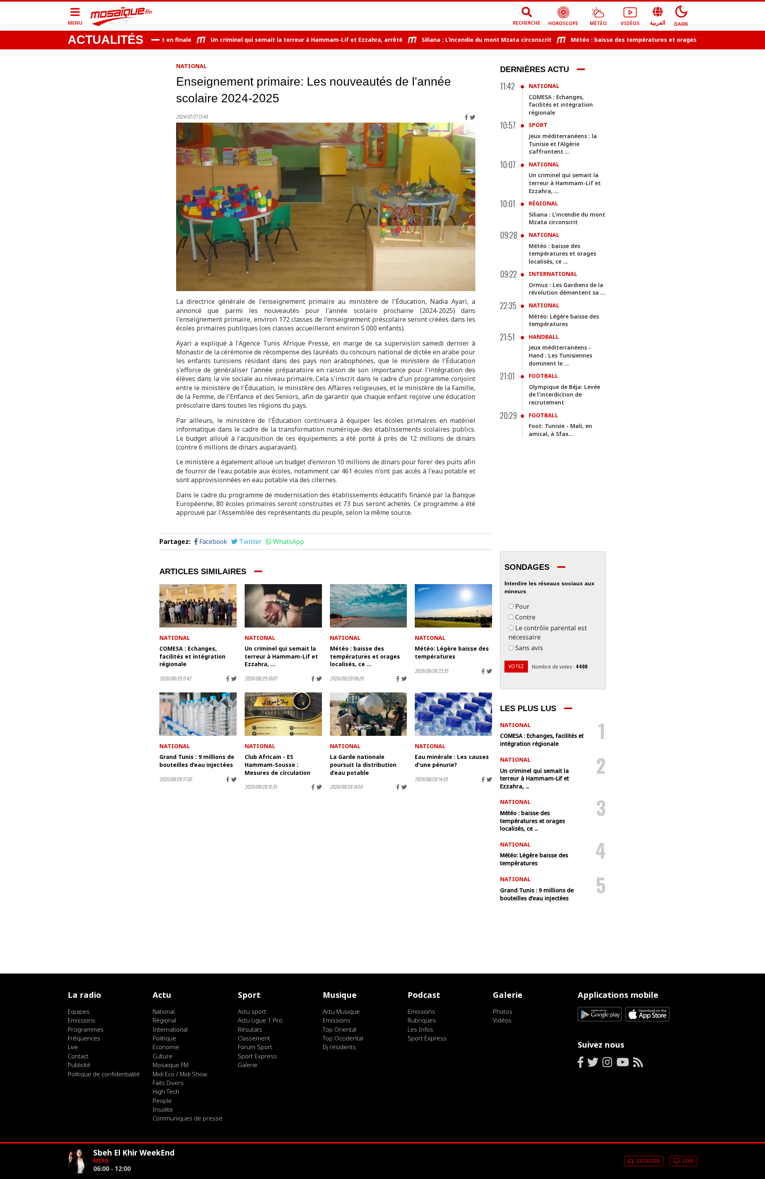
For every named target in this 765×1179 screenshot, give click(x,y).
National (191, 66)
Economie (166, 1047)
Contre (525, 617)
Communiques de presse (187, 1118)
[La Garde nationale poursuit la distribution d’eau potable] (368, 714)
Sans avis (529, 647)
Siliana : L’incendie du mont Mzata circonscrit (463, 39)
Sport (538, 125)
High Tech (166, 1091)
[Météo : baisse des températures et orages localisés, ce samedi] (368, 606)
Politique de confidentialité (104, 1074)
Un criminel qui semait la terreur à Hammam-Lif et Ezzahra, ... (281, 656)
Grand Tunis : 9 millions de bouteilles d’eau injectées (196, 760)
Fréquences (84, 1038)
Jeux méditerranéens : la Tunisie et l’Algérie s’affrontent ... (563, 143)
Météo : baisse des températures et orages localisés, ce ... (365, 656)
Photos (502, 1011)
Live (73, 1047)
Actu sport (252, 1011)
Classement (254, 1038)
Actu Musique (341, 1011)
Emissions (81, 1020)
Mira (101, 1160)
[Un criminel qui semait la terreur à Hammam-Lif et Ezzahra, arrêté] (283, 606)
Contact (78, 1056)
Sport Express (257, 1056)
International (553, 274)
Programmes (86, 1029)
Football (543, 375)
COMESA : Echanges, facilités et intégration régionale (192, 656)
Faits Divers (168, 1083)
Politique (164, 1038)
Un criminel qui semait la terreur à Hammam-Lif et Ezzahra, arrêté (283, 39)
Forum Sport (255, 1047)
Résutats (250, 1029)
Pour (522, 606)
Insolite (163, 1109)
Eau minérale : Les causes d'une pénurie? (452, 760)
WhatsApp (288, 541)
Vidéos (502, 1020)
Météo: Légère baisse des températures (452, 652)
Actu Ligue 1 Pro (260, 1020)
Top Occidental (343, 1038)
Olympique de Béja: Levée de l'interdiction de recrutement (564, 394)
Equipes (79, 1011)
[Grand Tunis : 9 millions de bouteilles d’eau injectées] (198, 714)
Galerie (247, 1065)
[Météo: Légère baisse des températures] (453, 606)
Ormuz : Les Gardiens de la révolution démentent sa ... (567, 289)
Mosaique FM (170, 1065)
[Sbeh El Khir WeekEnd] (77, 1171)
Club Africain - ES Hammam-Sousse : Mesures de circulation (277, 764)
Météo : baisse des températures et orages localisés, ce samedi (639, 39)
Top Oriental (339, 1029)
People (162, 1101)
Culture (163, 1056)
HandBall (544, 336)
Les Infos (420, 1029)
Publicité (79, 1065)
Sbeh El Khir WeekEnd (134, 1152)
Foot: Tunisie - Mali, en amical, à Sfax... (560, 430)
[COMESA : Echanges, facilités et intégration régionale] (198, 606)
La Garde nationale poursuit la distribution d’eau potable (363, 764)
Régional (543, 203)
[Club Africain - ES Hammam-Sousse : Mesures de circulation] (283, 714)
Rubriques (422, 1020)
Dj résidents (339, 1047)
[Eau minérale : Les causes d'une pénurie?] (453, 714)
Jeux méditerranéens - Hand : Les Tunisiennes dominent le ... (560, 355)
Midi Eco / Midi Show (180, 1074)
